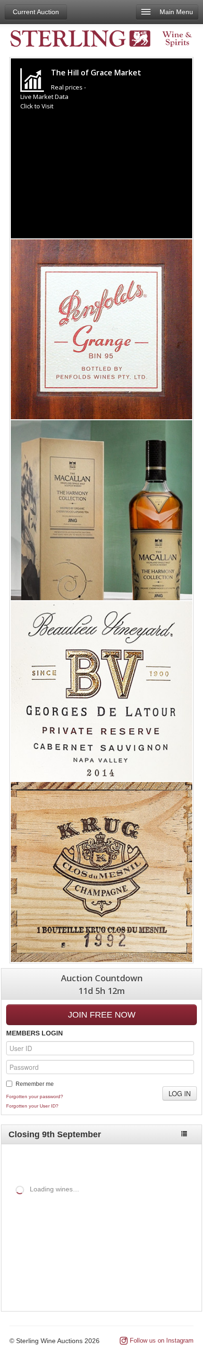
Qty (89, 1238)
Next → (178, 1285)
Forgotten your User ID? (32, 1105)
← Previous (137, 1285)
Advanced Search (161, 1160)
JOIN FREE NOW (101, 1014)
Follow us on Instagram (162, 1340)
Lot (8, 1238)
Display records (84, 1205)
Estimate (117, 1238)
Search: (13, 1221)
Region (64, 1238)
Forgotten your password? (34, 1096)
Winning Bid (160, 1238)
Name (29, 1238)
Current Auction (36, 12)
